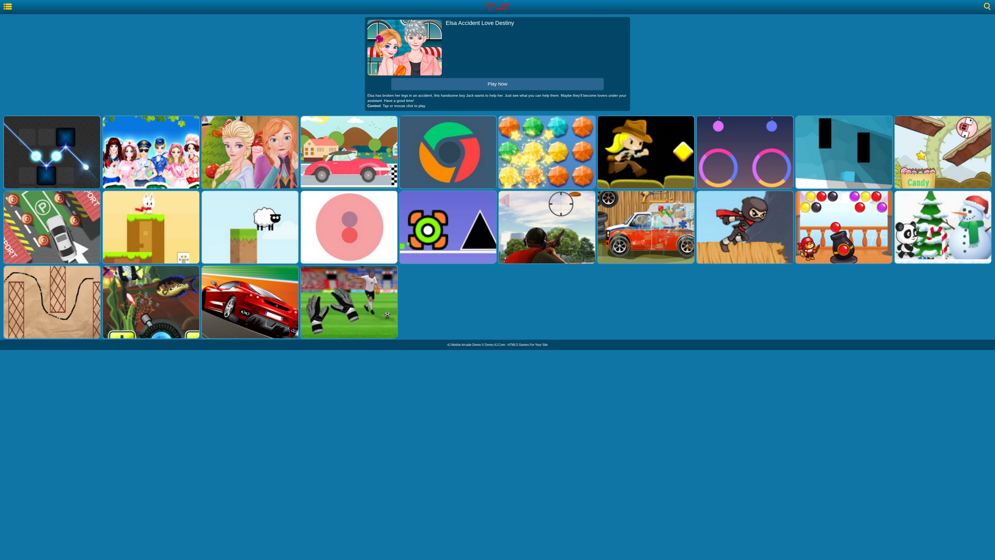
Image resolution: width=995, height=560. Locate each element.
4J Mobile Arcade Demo (464, 345)
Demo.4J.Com (495, 345)
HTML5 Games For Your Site (528, 345)
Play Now (497, 84)
